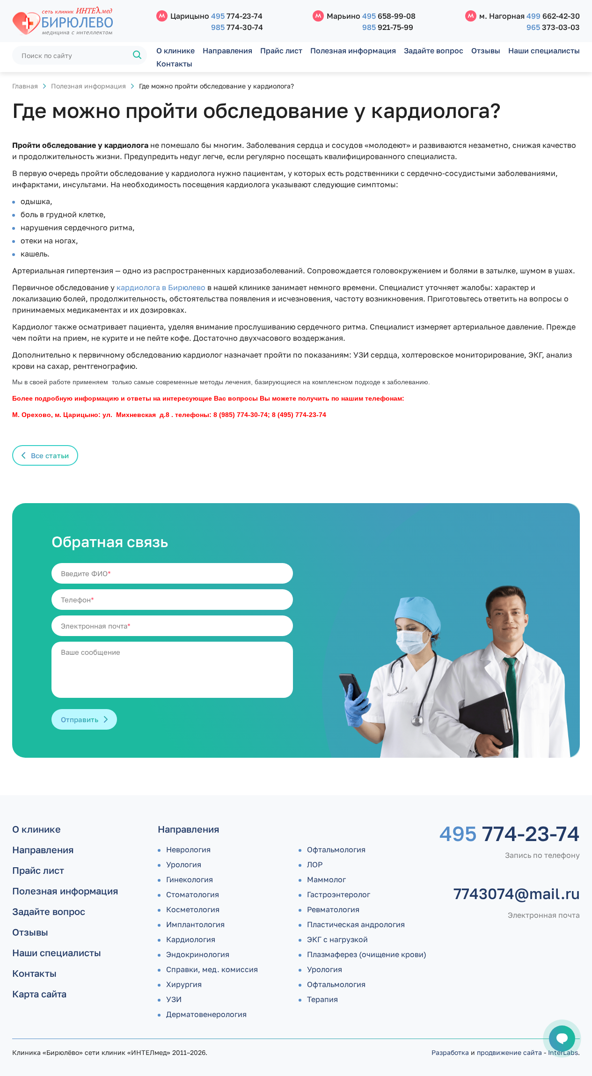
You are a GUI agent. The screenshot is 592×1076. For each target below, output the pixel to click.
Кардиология (190, 939)
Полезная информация (353, 50)
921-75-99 (387, 27)
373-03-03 (553, 27)
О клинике (175, 50)
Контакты (174, 63)
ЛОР (314, 864)
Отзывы (485, 50)
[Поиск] (137, 55)
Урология (183, 864)
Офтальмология (336, 849)
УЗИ (174, 999)
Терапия (322, 999)
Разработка (450, 1052)
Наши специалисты (544, 50)
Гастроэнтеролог (338, 894)
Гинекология (189, 879)
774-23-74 (237, 16)
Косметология (192, 909)
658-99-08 (389, 16)
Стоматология (192, 894)
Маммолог (326, 879)
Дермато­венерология (206, 1014)
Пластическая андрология (356, 924)
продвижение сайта (509, 1052)
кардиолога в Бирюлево (161, 287)
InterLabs (563, 1052)
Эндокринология (197, 954)
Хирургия (184, 984)
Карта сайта (39, 993)
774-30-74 (237, 27)
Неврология (188, 849)
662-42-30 (553, 16)
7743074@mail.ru (516, 893)
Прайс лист (281, 50)
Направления (227, 50)
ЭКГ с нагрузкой (337, 939)
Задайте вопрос (433, 50)
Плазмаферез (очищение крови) (366, 954)
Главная (25, 86)
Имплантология (195, 924)
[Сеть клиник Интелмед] (79, 21)
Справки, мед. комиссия (212, 969)
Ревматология (333, 909)
